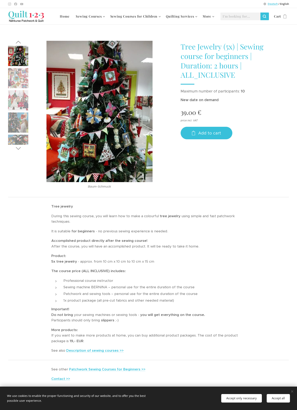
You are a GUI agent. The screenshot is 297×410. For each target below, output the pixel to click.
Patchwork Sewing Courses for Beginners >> (107, 369)
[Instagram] (9, 4)
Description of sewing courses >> (95, 350)
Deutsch (273, 4)
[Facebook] (15, 4)
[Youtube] (21, 4)
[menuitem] (66, 16)
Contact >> (60, 378)
